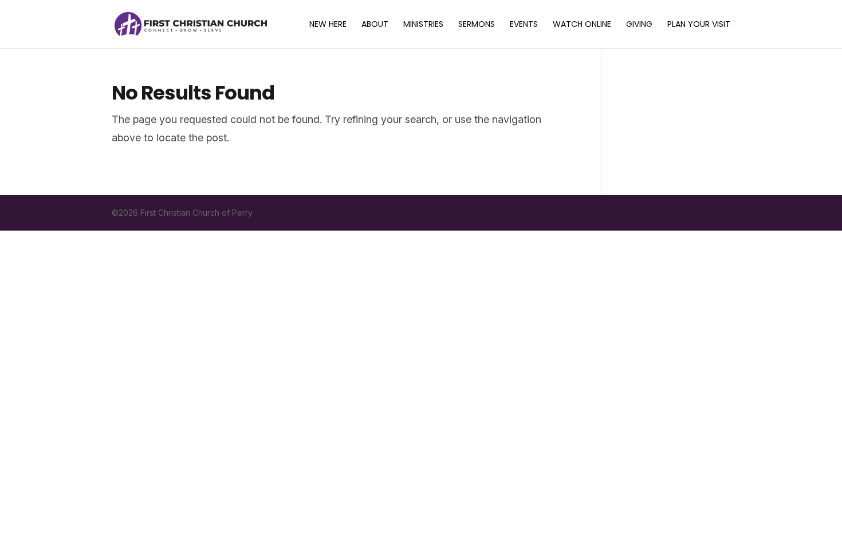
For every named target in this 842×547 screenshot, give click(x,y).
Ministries (423, 25)
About (374, 25)
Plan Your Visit (698, 25)
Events (524, 25)
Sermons (476, 25)
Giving (639, 25)
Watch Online (582, 25)
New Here (328, 25)
